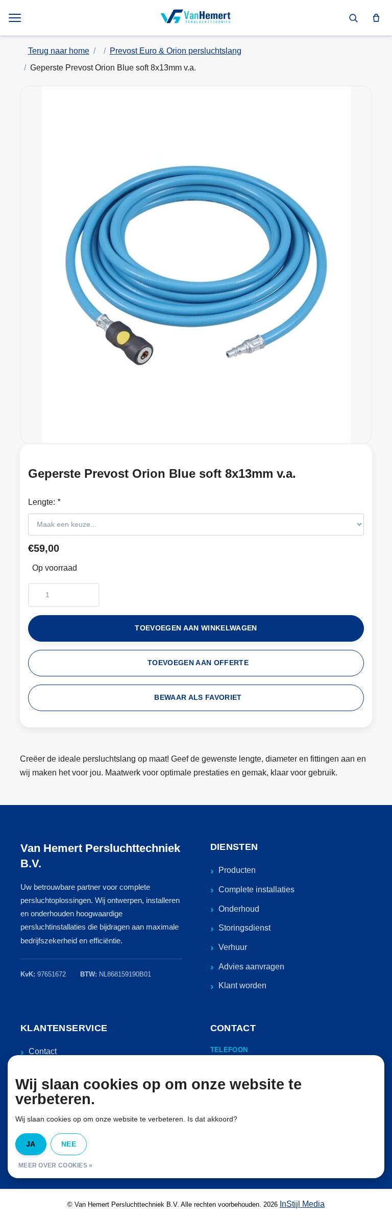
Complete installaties (256, 889)
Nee (68, 1144)
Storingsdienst (244, 927)
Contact (43, 1051)
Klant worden (242, 985)
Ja (31, 1144)
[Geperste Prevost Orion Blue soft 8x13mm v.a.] (196, 265)
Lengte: (44, 502)
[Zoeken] (353, 18)
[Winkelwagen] (376, 18)
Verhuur (232, 947)
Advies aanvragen (251, 966)
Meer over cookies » (55, 1165)
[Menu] (16, 18)
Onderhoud (238, 909)
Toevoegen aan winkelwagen (196, 628)
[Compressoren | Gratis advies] (196, 18)
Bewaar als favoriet (197, 697)
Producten (237, 870)
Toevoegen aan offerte (198, 663)
